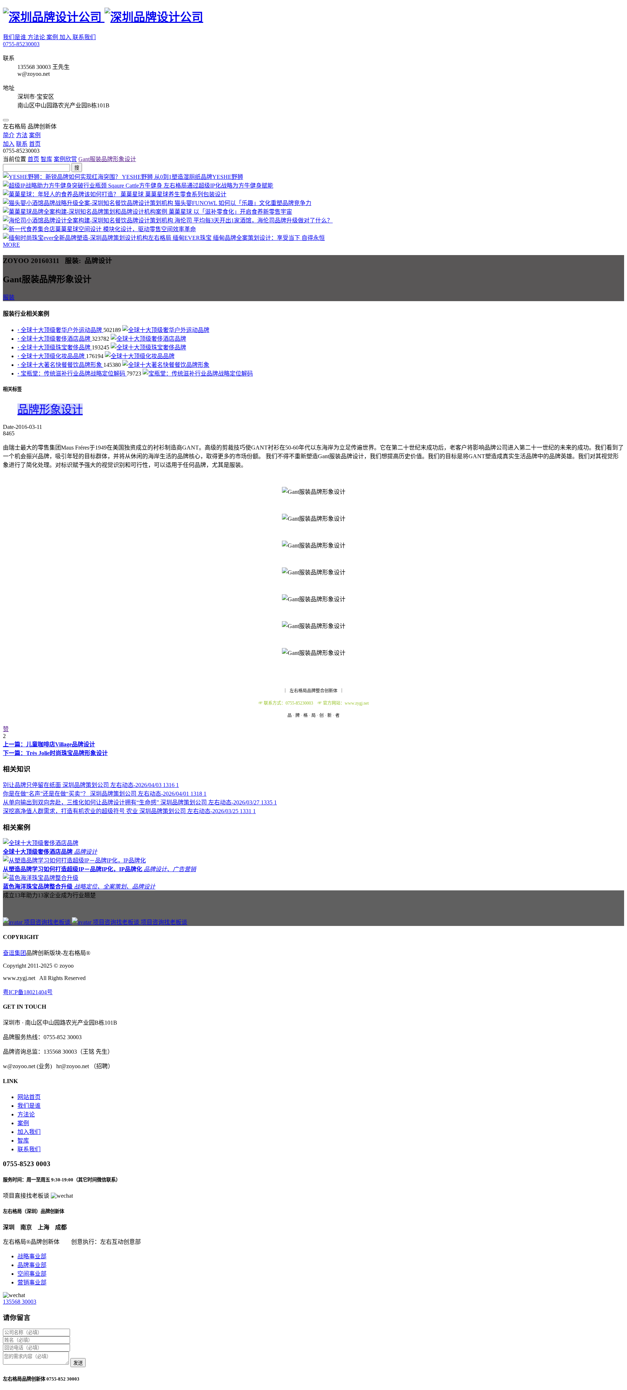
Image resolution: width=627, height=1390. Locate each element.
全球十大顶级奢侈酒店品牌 (54, 339)
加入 (66, 37)
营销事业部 (31, 1282)
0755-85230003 (21, 44)
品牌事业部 (31, 1265)
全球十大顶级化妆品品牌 (51, 356)
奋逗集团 (14, 953)
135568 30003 (19, 1302)
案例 (53, 37)
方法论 (37, 37)
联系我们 (84, 37)
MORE (11, 245)
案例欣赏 (65, 159)
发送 (78, 1363)
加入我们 (29, 1132)
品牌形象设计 (50, 409)
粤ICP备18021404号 (28, 992)
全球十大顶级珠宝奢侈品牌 (54, 347)
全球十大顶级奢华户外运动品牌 (60, 330)
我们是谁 (15, 37)
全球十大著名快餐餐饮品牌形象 (60, 365)
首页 (33, 159)
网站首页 (29, 1097)
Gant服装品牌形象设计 (107, 159)
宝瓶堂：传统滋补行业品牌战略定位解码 (72, 373)
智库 (46, 159)
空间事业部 (31, 1274)
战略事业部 (31, 1256)
